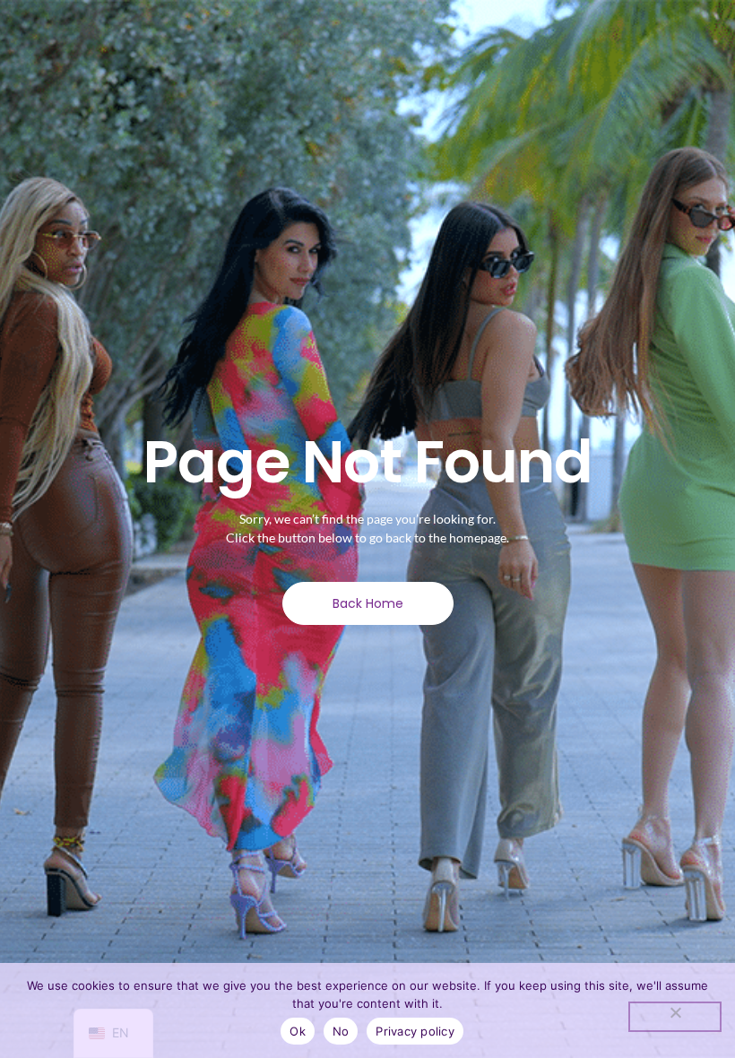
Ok (298, 1031)
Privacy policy (415, 1031)
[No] (675, 1017)
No (341, 1031)
